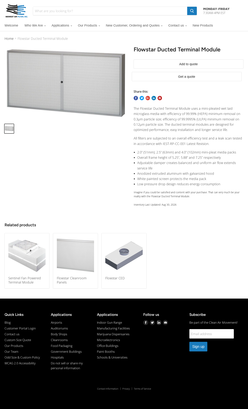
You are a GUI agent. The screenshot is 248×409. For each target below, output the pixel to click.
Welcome (11, 25)
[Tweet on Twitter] (142, 98)
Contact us (176, 25)
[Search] (192, 11)
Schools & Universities (112, 357)
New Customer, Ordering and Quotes (133, 25)
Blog (8, 322)
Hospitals (57, 357)
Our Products (88, 25)
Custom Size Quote (18, 340)
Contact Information (107, 388)
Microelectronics (108, 340)
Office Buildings (107, 346)
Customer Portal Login (20, 328)
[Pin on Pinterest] (160, 98)
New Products (203, 25)
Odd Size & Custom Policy (22, 357)
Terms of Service (142, 388)
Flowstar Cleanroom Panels (72, 280)
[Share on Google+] (148, 98)
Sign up (198, 347)
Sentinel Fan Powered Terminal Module (24, 280)
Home (9, 39)
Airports (56, 322)
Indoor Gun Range (109, 322)
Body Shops (59, 334)
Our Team (11, 351)
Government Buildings (66, 351)
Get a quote (186, 76)
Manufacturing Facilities (113, 328)
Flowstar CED (115, 278)
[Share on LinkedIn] (154, 98)
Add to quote (188, 64)
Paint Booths (106, 351)
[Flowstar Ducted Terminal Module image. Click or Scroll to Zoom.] (66, 83)
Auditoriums (59, 328)
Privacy (126, 388)
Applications (61, 25)
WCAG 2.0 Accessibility (20, 363)
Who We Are (34, 25)
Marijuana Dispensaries (113, 334)
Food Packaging (61, 346)
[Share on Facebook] (136, 98)
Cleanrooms (59, 340)
